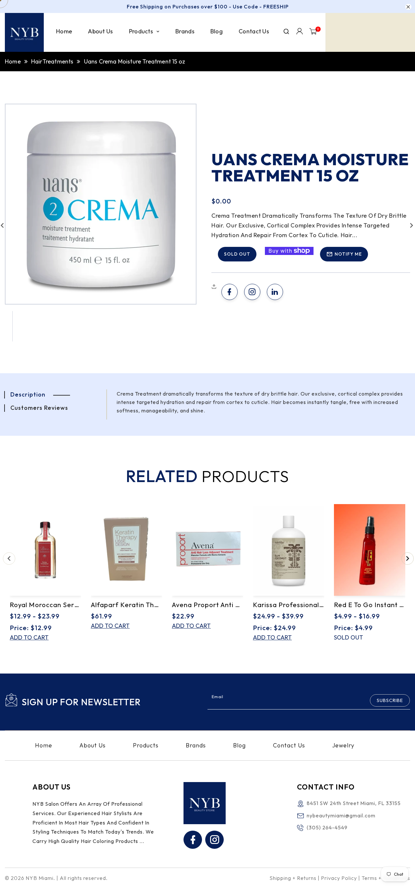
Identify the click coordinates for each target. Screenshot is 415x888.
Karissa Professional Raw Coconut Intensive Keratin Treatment (288, 605)
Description (27, 394)
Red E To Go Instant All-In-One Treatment (369, 605)
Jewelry (343, 745)
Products (146, 745)
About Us (92, 745)
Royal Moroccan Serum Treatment (45, 605)
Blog (239, 745)
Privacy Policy (339, 878)
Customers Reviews (39, 407)
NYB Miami (39, 878)
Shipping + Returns (292, 878)
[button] (214, 287)
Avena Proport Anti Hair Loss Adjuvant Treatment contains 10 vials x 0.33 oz (207, 605)
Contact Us (289, 745)
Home (13, 61)
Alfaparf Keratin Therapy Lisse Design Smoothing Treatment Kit (126, 605)
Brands (196, 745)
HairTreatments (52, 61)
